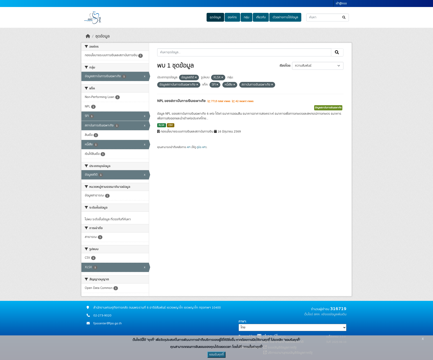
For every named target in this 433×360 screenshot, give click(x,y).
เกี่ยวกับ (261, 17)
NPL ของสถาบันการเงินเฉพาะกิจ (182, 101)
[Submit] (344, 17)
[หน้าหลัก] (88, 36)
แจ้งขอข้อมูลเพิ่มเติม (333, 314)
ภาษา (242, 321)
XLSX (161, 125)
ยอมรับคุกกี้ (216, 354)
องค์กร (232, 17)
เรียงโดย (285, 65)
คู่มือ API (201, 147)
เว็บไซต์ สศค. (312, 314)
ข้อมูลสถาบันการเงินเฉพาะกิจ (328, 107)
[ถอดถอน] (196, 77)
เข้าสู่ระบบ (341, 3)
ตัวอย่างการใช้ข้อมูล (285, 17)
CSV (170, 125)
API (189, 147)
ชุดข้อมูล (215, 17)
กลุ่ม (246, 17)
